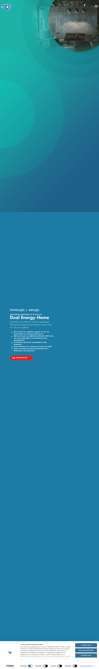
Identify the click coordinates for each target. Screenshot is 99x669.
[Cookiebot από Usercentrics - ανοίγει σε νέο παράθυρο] (10, 666)
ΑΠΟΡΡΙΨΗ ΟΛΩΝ (86, 655)
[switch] (45, 666)
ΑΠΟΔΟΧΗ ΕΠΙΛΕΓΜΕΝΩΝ (86, 650)
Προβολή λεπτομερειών (86, 666)
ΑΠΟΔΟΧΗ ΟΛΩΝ (86, 645)
